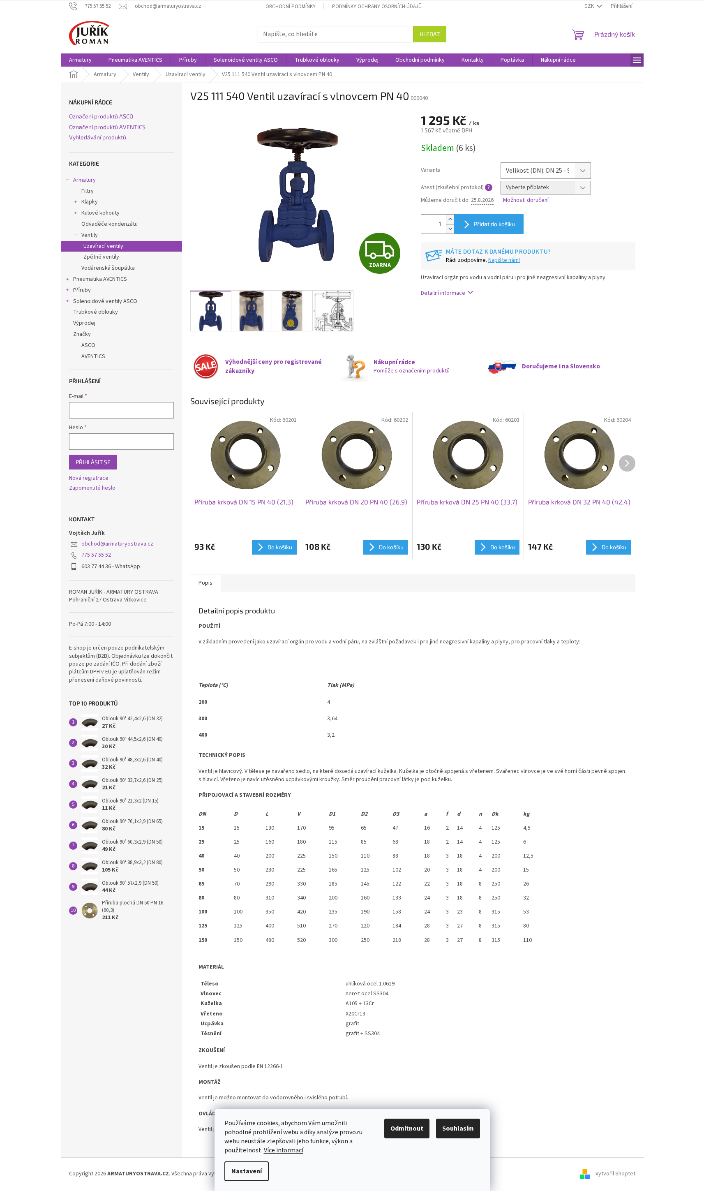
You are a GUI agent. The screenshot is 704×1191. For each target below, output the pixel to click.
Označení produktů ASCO (101, 116)
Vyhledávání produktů (97, 137)
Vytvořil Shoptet (615, 1174)
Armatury (84, 180)
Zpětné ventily (101, 257)
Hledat (430, 33)
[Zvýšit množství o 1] (450, 219)
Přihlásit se (93, 461)
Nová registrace (88, 478)
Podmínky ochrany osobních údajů (377, 6)
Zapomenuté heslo (92, 488)
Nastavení (246, 1171)
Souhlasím (458, 1128)
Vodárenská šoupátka (108, 268)
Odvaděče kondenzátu (109, 224)
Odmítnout (406, 1128)
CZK (589, 6)
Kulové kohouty (100, 213)
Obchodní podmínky (290, 6)
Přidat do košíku (494, 223)
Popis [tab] (205, 583)
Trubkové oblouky (95, 312)
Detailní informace (443, 293)
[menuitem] (80, 60)
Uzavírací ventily (103, 246)
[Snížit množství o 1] (450, 229)
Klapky (89, 202)
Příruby (82, 290)
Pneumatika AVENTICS (100, 279)
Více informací (283, 1150)
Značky (82, 334)
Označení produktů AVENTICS (107, 127)
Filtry (87, 191)
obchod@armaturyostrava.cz (117, 544)
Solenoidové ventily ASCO (105, 301)
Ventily (89, 235)
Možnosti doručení (526, 200)
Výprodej (84, 323)
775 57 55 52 (96, 555)
